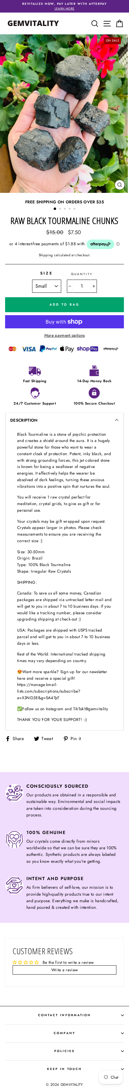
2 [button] (60, 209)
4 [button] (70, 209)
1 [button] (55, 209)
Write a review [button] (64, 970)
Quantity (82, 274)
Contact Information (64, 1015)
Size (46, 273)
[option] (64, 6)
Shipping (46, 255)
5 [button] (75, 209)
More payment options (64, 335)
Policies (64, 1051)
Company (64, 1033)
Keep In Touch (64, 1069)
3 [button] (65, 209)
